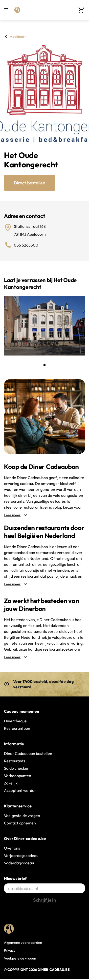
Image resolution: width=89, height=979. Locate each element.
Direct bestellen (29, 183)
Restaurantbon (17, 728)
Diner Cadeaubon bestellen (28, 753)
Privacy (9, 950)
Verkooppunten (17, 775)
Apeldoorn (18, 36)
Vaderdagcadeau (19, 862)
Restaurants (14, 760)
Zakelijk (11, 783)
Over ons (12, 848)
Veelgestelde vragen (22, 815)
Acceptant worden (20, 790)
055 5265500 (26, 245)
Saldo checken (16, 768)
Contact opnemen (20, 822)
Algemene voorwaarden (23, 942)
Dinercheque (15, 720)
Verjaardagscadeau (21, 855)
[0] (81, 10)
